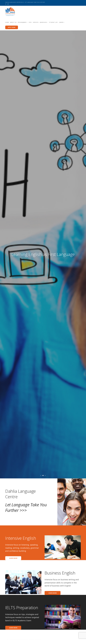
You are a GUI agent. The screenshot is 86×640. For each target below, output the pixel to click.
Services (35, 22)
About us (13, 22)
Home (7, 22)
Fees (30, 22)
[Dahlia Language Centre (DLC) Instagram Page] (8, 4)
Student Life (53, 22)
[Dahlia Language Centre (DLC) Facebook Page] (5, 4)
